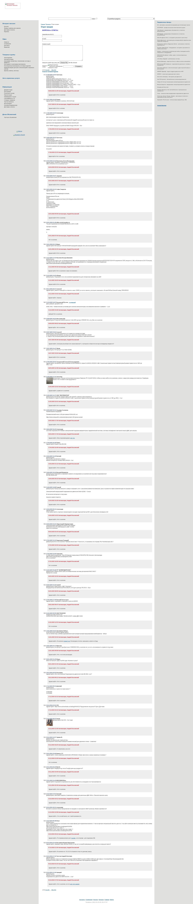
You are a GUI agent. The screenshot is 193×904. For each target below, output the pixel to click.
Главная (43, 24)
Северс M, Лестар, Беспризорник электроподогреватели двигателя (173, 81)
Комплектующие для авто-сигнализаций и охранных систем (19, 68)
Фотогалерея (8, 103)
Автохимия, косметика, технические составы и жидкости (17, 61)
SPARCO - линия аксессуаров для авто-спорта (168, 74)
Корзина (6, 31)
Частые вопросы (9, 102)
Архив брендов (161, 105)
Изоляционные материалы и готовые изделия (17, 66)
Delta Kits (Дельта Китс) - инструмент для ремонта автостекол (172, 37)
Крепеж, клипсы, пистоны (11, 70)
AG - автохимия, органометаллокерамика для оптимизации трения (173, 25)
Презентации (8, 95)
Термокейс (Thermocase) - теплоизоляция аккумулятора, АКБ (172, 99)
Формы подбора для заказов (12, 28)
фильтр (100, 18)
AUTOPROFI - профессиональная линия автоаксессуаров (171, 27)
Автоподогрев (8, 57)
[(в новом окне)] (49, 383)
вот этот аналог (74, 884)
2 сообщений (72, 302)
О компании (7, 43)
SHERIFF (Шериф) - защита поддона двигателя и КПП (170, 71)
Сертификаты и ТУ (9, 98)
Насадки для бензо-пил (162, 87)
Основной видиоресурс (10, 105)
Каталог (6, 26)
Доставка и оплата (9, 30)
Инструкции (7, 91)
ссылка (73, 838)
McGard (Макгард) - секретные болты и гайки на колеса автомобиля (173, 61)
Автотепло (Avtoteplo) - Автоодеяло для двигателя (169, 76)
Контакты (7, 45)
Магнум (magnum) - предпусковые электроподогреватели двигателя (173, 84)
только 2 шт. (66, 641)
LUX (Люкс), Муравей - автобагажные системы (168, 58)
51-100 (47, 70)
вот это (73, 438)
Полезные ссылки (9, 93)
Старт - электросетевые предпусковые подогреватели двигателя (173, 93)
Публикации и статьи (10, 96)
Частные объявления (10, 117)
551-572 (53, 70)
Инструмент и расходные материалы (15, 64)
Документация (8, 90)
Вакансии (7, 47)
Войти (112, 899)
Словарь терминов (9, 100)
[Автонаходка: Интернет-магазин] (10, 4)
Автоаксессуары (8, 59)
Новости (6, 42)
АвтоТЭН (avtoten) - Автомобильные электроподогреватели (171, 79)
